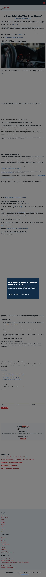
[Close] (38, 277)
